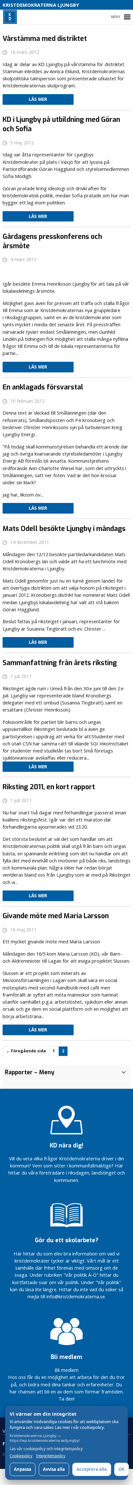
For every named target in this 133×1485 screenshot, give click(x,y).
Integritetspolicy (50, 1456)
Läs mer (38, 99)
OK (121, 1469)
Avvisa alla (54, 1469)
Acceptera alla (92, 1469)
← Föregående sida (26, 1051)
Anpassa (22, 1469)
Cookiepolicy (21, 1456)
